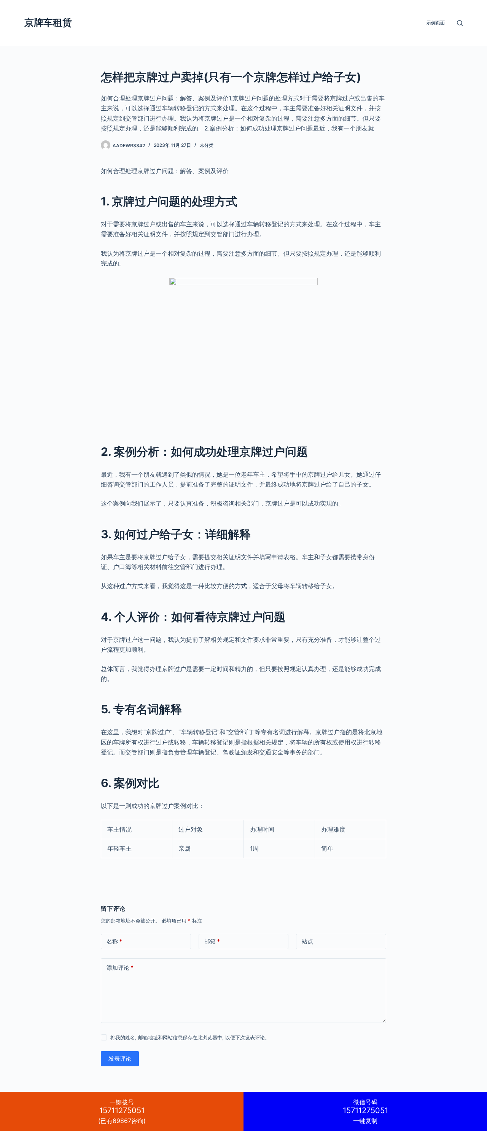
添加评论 (120, 967)
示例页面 (436, 22)
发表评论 (119, 1058)
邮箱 (212, 941)
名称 (114, 941)
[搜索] (460, 23)
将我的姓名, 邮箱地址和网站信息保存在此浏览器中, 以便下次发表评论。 (190, 1037)
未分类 (206, 145)
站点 (307, 941)
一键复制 (365, 1111)
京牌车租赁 (48, 22)
